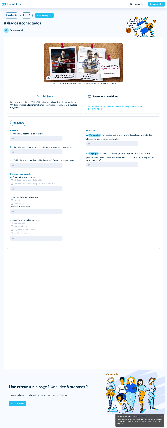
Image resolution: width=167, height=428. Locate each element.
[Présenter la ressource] (153, 45)
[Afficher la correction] (147, 122)
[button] (83, 64)
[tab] (147, 122)
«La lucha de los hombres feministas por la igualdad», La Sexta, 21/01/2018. (116, 107)
